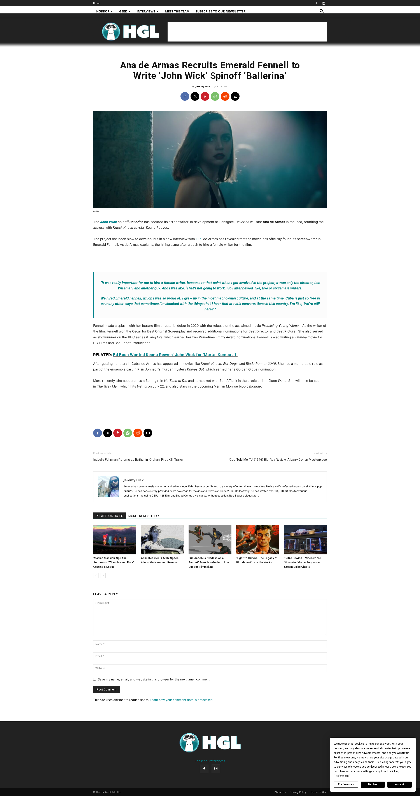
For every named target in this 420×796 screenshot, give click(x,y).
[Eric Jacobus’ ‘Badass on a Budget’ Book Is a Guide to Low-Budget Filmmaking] (210, 539)
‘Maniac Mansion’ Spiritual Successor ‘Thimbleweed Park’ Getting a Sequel (113, 562)
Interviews (146, 11)
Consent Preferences (210, 761)
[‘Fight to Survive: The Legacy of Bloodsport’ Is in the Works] (257, 539)
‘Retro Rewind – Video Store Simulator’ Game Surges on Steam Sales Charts (302, 562)
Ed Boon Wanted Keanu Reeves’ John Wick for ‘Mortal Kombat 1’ (175, 354)
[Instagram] (323, 3)
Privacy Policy (298, 792)
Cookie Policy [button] (397, 766)
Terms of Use (318, 792)
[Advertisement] (247, 32)
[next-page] (103, 575)
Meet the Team (177, 11)
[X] (195, 96)
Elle (198, 239)
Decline (372, 784)
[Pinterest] (205, 96)
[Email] (235, 96)
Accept (399, 784)
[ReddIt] (225, 96)
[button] (321, 12)
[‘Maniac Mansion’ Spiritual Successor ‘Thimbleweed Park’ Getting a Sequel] (114, 539)
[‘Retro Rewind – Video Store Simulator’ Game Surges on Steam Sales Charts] (305, 539)
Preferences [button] (342, 775)
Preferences (346, 784)
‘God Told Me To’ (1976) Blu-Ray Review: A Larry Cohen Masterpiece (278, 460)
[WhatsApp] (215, 96)
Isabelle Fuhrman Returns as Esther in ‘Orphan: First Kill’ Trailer (138, 460)
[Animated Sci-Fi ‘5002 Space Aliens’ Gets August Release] (162, 539)
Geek (123, 11)
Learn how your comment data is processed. (182, 700)
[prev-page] (96, 575)
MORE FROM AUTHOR (143, 516)
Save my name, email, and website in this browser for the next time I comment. (154, 679)
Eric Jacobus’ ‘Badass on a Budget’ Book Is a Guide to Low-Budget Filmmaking (210, 562)
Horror (102, 11)
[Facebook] (316, 3)
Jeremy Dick (203, 86)
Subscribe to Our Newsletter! (221, 11)
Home (96, 3)
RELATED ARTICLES (109, 516)
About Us (280, 792)
